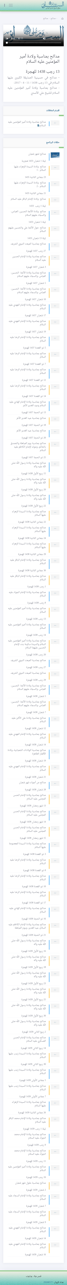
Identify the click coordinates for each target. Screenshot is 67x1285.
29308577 (48, 1282)
